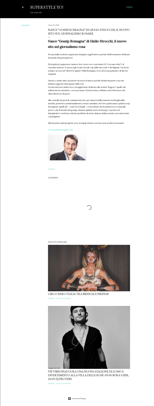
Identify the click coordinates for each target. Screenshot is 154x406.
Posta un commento (63, 298)
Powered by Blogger (79, 398)
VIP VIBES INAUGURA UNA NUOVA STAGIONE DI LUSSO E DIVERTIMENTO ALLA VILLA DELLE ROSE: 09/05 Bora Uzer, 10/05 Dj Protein (88, 375)
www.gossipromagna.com (60, 129)
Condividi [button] (25, 25)
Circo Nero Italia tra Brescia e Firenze (78, 294)
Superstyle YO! (46, 7)
